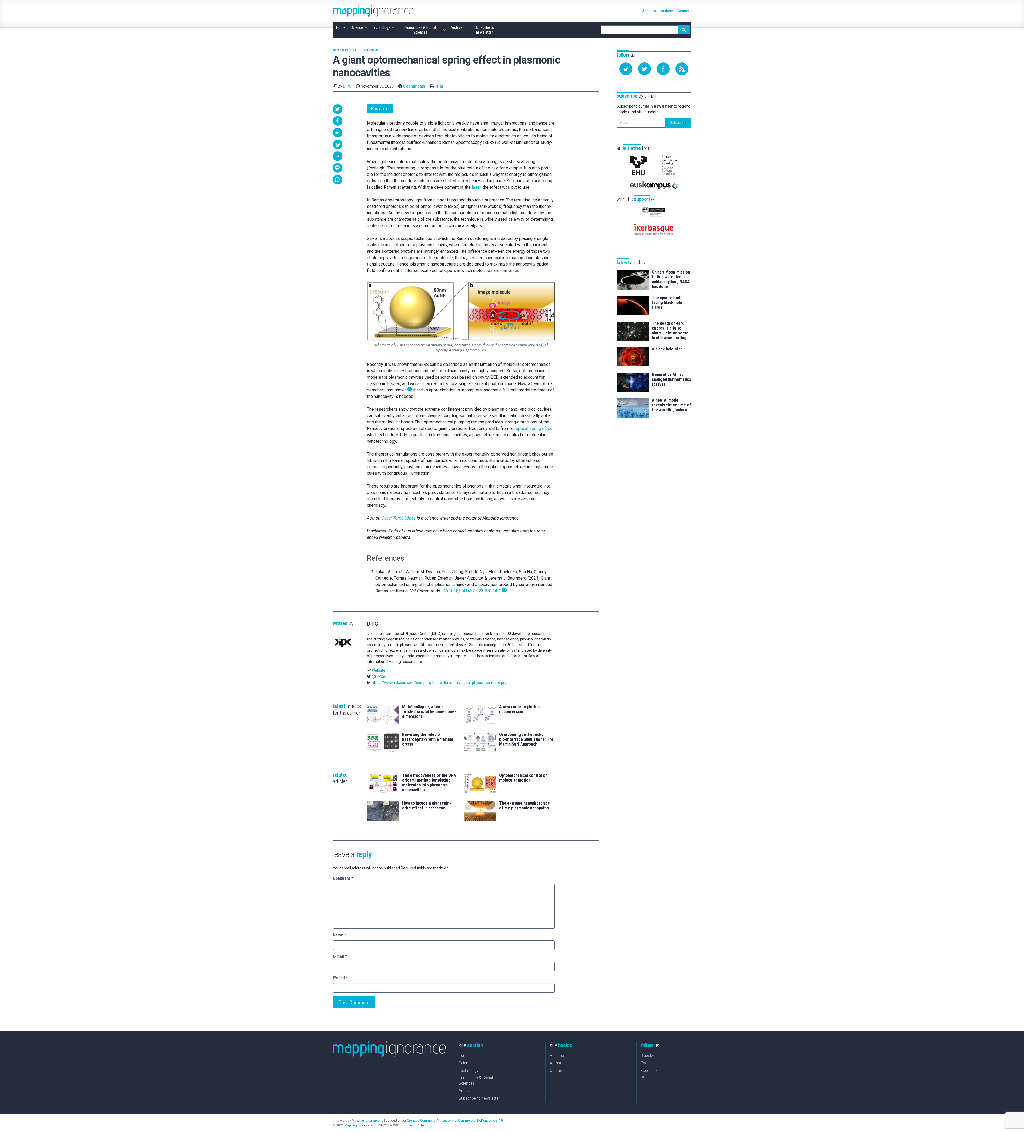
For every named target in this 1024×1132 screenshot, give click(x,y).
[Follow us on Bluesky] (625, 68)
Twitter (647, 1063)
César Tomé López (399, 518)
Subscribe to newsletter (479, 1098)
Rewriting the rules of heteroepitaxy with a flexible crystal (427, 739)
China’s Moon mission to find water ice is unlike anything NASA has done (671, 279)
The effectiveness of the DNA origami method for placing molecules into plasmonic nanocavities (429, 782)
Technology (468, 1070)
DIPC (345, 50)
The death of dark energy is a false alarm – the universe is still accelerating (670, 330)
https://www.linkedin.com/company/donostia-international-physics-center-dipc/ (439, 682)
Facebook (649, 1070)
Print (439, 86)
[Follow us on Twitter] (644, 68)
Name (339, 934)
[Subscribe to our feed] (681, 68)
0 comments (414, 86)
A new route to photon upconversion (519, 709)
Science (466, 1063)
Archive (465, 1090)
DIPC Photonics (365, 50)
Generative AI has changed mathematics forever (671, 379)
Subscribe (678, 122)
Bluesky (647, 1055)
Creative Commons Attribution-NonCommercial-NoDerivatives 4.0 (455, 1120)
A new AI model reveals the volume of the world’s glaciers (671, 405)
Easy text (380, 108)
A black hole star (667, 349)
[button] (337, 109)
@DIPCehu (381, 676)
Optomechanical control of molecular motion (523, 778)
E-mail (340, 956)
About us (557, 1055)
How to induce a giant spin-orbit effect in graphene (426, 805)
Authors (556, 1063)
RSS (644, 1077)
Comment (343, 878)
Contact (556, 1070)
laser (476, 187)
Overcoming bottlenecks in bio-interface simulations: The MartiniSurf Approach (526, 739)
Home (464, 1055)
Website (378, 670)
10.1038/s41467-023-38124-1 (472, 590)
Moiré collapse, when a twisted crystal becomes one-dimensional (429, 711)
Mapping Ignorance (366, 1120)
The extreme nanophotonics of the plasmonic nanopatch (524, 805)
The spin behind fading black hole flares (667, 302)
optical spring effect (535, 428)
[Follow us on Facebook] (663, 68)
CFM (336, 50)
